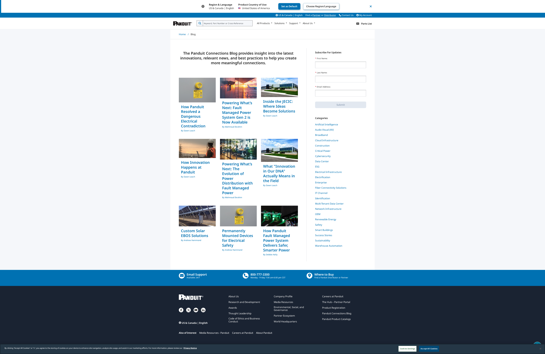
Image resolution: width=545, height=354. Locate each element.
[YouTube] (196, 313)
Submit (341, 104)
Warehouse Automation (328, 245)
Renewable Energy (325, 219)
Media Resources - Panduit (214, 332)
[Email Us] (182, 276)
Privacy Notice (190, 348)
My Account (365, 15)
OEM (317, 214)
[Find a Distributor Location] (309, 276)
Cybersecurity (323, 156)
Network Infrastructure (328, 208)
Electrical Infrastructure (328, 172)
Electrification (322, 177)
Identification (322, 198)
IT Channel (321, 193)
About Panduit (264, 332)
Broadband (321, 135)
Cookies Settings (407, 348)
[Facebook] (181, 313)
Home (182, 34)
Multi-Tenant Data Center (329, 203)
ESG (317, 166)
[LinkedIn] (203, 313)
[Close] (540, 348)
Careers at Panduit (242, 332)
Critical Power (322, 150)
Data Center (322, 161)
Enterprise (321, 182)
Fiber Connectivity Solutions (330, 187)
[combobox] (227, 23)
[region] (272, 349)
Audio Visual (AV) (324, 129)
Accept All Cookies (429, 348)
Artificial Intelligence (326, 124)
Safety (318, 224)
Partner (316, 15)
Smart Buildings (324, 230)
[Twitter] (188, 313)
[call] (246, 276)
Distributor (330, 15)
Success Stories (323, 235)
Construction (322, 145)
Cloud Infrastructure (326, 140)
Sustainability (322, 240)
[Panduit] (182, 23)
